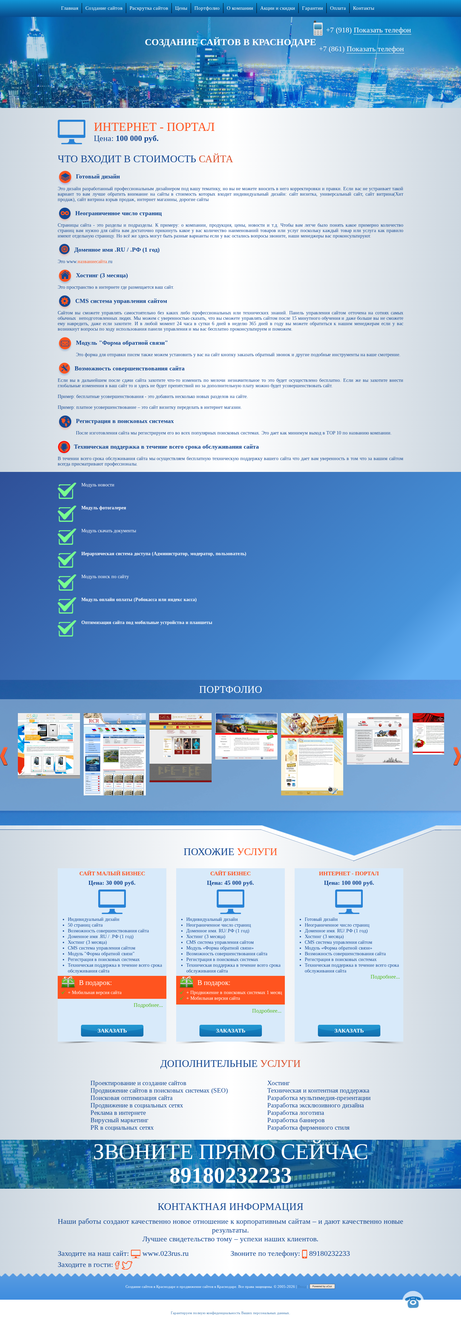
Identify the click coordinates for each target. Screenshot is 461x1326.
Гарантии (312, 8)
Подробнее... (148, 1005)
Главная (69, 8)
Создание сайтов (104, 8)
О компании (240, 8)
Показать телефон (382, 30)
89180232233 (329, 1253)
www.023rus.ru (165, 1253)
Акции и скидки (277, 8)
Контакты (363, 8)
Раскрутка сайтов (149, 8)
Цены (181, 8)
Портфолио (207, 8)
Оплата (338, 8)
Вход (302, 1287)
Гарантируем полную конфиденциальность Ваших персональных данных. (230, 1313)
